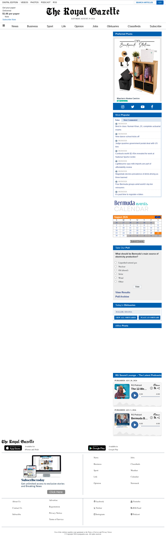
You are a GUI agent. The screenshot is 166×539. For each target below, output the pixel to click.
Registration (54, 506)
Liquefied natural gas (128, 262)
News (15, 26)
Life (64, 26)
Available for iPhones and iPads (32, 448)
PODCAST (45, 2)
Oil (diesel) (123, 270)
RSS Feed (136, 507)
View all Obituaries (126, 317)
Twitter (98, 507)
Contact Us (17, 507)
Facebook (99, 501)
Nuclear (122, 266)
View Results (122, 292)
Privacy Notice (55, 512)
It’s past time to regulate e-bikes (129, 194)
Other (121, 281)
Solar (121, 273)
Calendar (135, 476)
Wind (121, 277)
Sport (50, 26)
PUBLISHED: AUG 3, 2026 (125, 410)
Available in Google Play (113, 448)
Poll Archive (122, 296)
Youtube (136, 501)
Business (32, 26)
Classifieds (134, 26)
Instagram (100, 514)
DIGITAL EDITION (10, 2)
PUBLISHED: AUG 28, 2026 (126, 380)
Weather (134, 470)
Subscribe (155, 26)
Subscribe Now (9, 19)
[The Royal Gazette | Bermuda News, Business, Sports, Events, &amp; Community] (83, 11)
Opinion (79, 26)
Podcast (136, 514)
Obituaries (113, 26)
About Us (16, 501)
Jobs (95, 26)
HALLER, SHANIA (124, 311)
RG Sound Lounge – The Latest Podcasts (138, 375)
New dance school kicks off (127, 136)
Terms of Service (56, 519)
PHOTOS (34, 2)
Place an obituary (150, 317)
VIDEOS (24, 2)
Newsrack (135, 483)
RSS (55, 2)
